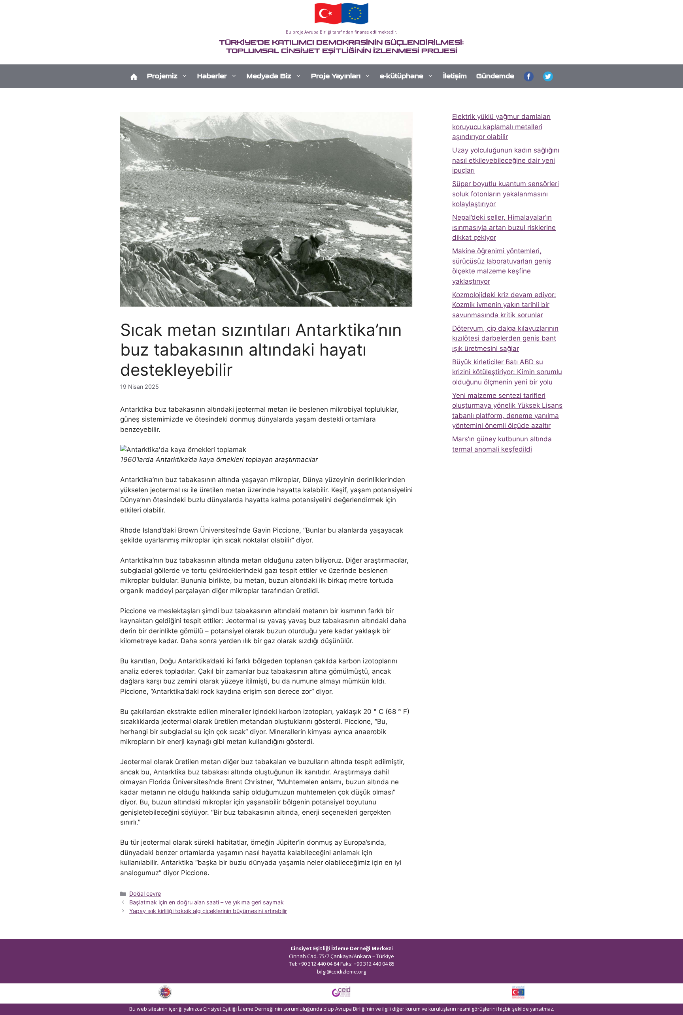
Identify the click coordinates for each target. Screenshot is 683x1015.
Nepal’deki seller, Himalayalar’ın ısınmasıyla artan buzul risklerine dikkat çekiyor (504, 227)
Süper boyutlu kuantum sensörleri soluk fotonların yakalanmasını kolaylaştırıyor (505, 194)
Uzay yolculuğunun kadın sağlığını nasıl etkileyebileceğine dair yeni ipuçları (505, 160)
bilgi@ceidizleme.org (341, 971)
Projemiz (162, 76)
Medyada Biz (269, 76)
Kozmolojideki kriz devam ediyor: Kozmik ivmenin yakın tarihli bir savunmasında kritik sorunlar (504, 305)
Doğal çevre (145, 893)
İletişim (455, 76)
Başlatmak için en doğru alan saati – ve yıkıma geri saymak (206, 902)
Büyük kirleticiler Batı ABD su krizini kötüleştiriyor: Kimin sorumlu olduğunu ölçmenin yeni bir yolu (507, 372)
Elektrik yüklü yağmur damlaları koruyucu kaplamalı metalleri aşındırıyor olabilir (501, 127)
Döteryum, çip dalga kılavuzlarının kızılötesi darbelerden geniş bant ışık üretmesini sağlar (505, 338)
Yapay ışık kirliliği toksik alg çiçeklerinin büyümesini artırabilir (208, 911)
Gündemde (495, 76)
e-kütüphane (401, 76)
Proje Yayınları (335, 76)
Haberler (212, 76)
